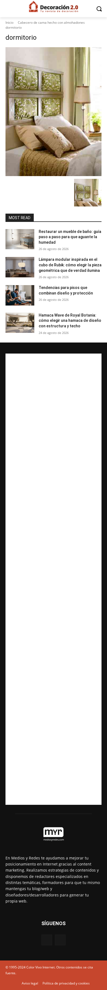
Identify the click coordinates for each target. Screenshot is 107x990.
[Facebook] (46, 940)
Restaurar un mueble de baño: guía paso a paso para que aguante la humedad (70, 237)
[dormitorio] (53, 111)
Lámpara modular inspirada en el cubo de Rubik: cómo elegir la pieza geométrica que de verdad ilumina (70, 264)
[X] (60, 940)
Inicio (9, 22)
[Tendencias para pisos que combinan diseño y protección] (19, 295)
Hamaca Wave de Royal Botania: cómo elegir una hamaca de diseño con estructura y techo (70, 320)
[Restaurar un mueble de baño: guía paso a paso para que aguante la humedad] (19, 239)
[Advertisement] (53, 579)
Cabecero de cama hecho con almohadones (51, 22)
